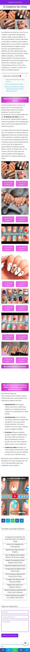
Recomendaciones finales (14, 84)
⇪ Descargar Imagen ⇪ (8, 184)
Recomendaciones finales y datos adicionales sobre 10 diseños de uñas (15, 89)
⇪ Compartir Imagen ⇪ (22, 184)
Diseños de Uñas (15, 2)
